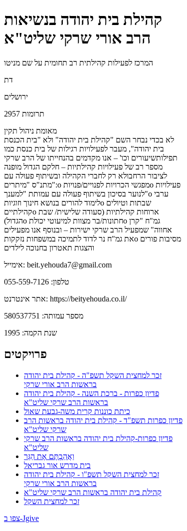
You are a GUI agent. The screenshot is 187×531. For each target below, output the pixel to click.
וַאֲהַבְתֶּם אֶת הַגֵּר (49, 456)
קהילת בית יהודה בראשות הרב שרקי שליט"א (93, 492)
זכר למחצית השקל (51, 501)
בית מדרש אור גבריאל (57, 465)
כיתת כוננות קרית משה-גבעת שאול (77, 411)
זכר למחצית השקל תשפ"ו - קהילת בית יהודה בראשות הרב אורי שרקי (91, 479)
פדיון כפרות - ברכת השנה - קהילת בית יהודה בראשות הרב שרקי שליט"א (91, 397)
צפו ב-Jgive (21, 518)
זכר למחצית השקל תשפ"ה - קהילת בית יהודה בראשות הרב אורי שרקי (93, 379)
